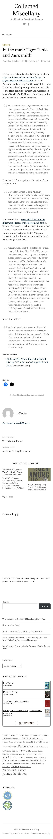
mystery (38, 754)
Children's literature (11, 739)
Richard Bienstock (35, 395)
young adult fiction (14, 773)
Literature (6, 754)
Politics (5, 760)
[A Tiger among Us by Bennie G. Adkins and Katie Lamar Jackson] (39, 474)
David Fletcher (19, 395)
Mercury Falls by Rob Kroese (16, 451)
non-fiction (8, 757)
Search (5, 602)
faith (40, 741)
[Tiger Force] (15, 497)
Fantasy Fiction (9, 746)
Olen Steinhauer (31, 758)
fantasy (46, 742)
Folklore (32, 747)
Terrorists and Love (12, 441)
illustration (32, 751)
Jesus (40, 751)
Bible (26, 735)
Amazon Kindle (8, 735)
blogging (33, 735)
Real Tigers (8, 683)
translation (6, 767)
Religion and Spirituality (36, 760)
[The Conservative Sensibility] (47, 703)
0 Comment (44, 61)
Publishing (13, 760)
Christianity (28, 738)
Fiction (23, 746)
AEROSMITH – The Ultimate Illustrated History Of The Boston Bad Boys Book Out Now (27, 362)
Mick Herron (8, 685)
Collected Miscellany (26, 10)
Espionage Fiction (30, 742)
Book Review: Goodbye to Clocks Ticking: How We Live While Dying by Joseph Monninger (24, 638)
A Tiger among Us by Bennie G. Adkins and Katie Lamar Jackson (37, 487)
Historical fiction (10, 751)
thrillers (40, 763)
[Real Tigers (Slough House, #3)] (47, 685)
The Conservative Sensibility (16, 701)
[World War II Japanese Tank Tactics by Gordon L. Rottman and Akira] (15, 478)
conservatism (7, 742)
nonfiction (20, 758)
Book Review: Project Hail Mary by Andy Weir (22, 631)
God (38, 747)
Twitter (15, 766)
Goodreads (44, 747)
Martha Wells (9, 694)
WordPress (17, 833)
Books (46, 735)
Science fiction (7, 763)
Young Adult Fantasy (14, 769)
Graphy (33, 833)
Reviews (6, 45)
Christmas (39, 739)
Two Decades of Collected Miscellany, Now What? (24, 619)
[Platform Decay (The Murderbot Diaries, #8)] (47, 694)
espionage (18, 742)
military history (26, 754)
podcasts (42, 757)
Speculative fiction (21, 763)
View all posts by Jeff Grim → (15, 423)
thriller (32, 763)
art (17, 735)
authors (21, 735)
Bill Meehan (8, 715)
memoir (15, 754)
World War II (25, 766)
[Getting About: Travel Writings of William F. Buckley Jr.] (47, 713)
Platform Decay (10, 692)
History (23, 750)
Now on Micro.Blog (10, 625)
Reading (21, 760)
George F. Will (9, 704)
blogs (40, 735)
